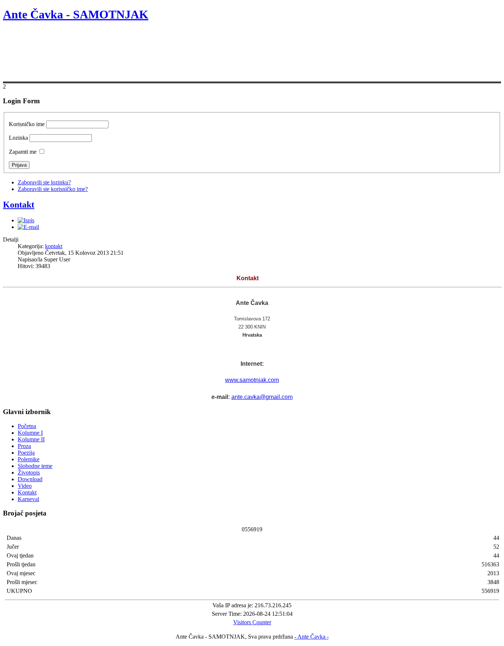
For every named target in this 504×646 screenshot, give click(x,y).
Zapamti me (23, 152)
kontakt (53, 246)
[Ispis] (26, 220)
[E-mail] (28, 227)
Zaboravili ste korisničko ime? (53, 189)
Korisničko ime (27, 124)
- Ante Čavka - (311, 636)
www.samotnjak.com (252, 380)
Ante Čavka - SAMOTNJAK (75, 14)
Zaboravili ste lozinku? (44, 182)
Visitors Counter (252, 622)
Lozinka (18, 138)
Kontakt (18, 204)
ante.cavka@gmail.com (262, 397)
